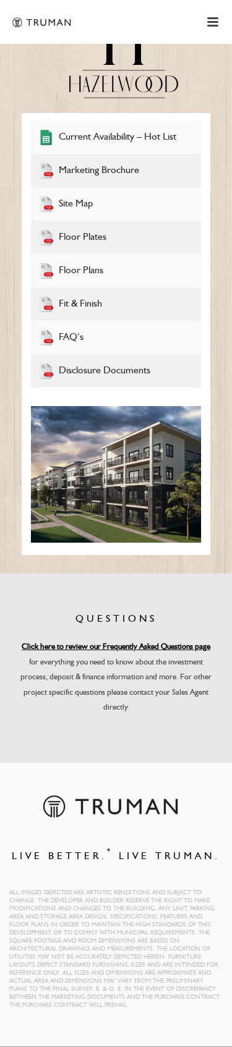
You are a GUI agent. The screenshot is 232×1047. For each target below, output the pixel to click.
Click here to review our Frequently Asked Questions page (116, 647)
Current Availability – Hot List (117, 137)
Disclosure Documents (104, 371)
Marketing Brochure (99, 171)
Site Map (76, 204)
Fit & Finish (80, 304)
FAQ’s (71, 337)
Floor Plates (82, 237)
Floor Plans (81, 271)
